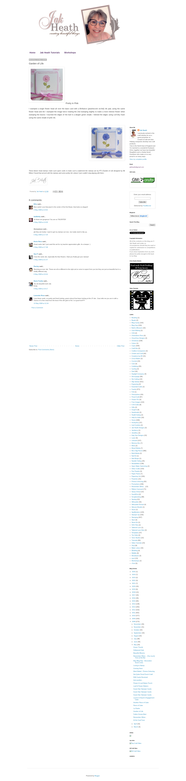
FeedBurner (147, 206)
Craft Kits (135, 348)
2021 (134, 583)
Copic (133, 346)
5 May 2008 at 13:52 (41, 210)
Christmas (135, 341)
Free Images (136, 402)
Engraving (135, 384)
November (137, 627)
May (135, 644)
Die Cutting (135, 379)
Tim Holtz (135, 535)
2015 (134, 601)
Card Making (136, 330)
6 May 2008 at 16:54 (41, 274)
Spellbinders (136, 512)
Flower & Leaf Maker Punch (142, 683)
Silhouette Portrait (138, 504)
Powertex (135, 479)
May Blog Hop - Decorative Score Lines (142, 661)
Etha (35, 204)
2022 (134, 580)
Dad (133, 371)
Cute (133, 364)
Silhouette (135, 502)
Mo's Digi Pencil (137, 451)
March (136, 727)
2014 (134, 604)
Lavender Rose (39, 295)
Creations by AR (137, 356)
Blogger (97, 776)
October (137, 630)
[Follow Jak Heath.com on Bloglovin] (139, 217)
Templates (135, 533)
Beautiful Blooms (139, 653)
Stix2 (133, 520)
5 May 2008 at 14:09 (41, 222)
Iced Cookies (136, 425)
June (136, 642)
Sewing (134, 499)
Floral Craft (135, 397)
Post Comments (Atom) (46, 349)
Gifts (133, 407)
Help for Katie (136, 417)
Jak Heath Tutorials (50, 52)
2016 (134, 598)
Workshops (70, 52)
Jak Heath (143, 130)
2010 (134, 615)
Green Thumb (138, 647)
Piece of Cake (138, 705)
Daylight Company (138, 374)
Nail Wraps (135, 458)
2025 (134, 571)
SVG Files (135, 525)
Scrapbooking (136, 497)
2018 (134, 592)
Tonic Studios (136, 538)
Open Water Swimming (139, 466)
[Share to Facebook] (60, 191)
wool (133, 558)
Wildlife (134, 553)
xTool (133, 563)
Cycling (134, 369)
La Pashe (136, 708)
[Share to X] (58, 191)
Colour (134, 343)
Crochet (134, 361)
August (136, 636)
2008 (134, 621)
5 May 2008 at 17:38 (41, 247)
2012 (134, 610)
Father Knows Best (139, 714)
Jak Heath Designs (138, 428)
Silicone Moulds (137, 507)
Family (134, 389)
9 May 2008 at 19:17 (41, 289)
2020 (134, 586)
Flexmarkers (136, 394)
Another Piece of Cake (141, 702)
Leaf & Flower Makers (140, 686)
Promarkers (136, 484)
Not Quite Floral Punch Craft (143, 674)
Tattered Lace (136, 527)
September (138, 633)
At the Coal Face (139, 720)
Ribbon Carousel (137, 489)
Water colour (136, 548)
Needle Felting (136, 461)
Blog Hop (135, 325)
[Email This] (54, 191)
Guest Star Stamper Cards (142, 689)
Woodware (135, 556)
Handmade (135, 412)
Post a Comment (37, 307)
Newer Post (33, 346)
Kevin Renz (38, 241)
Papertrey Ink (136, 476)
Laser (133, 438)
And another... (138, 680)
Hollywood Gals (138, 650)
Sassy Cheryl (136, 492)
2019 (134, 589)
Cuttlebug (135, 366)
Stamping (135, 517)
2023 (134, 577)
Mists (133, 445)
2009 (134, 618)
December (137, 624)
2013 (134, 607)
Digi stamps (136, 381)
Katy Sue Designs (138, 435)
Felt (133, 392)
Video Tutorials (137, 543)
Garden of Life (138, 711)
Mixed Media (136, 448)
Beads (134, 320)
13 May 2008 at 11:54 (41, 303)
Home (32, 52)
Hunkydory (135, 422)
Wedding (135, 550)
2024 (134, 574)
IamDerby (37, 216)
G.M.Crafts (135, 405)
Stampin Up (136, 515)
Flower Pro (135, 399)
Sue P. (36, 254)
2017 (134, 595)
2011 (134, 613)
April (135, 724)
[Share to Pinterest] (62, 191)
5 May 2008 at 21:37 (41, 260)
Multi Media (135, 453)
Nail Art (134, 456)
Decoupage (135, 376)
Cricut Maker (136, 358)
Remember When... (138, 486)
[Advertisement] (77, 327)
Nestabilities (136, 463)
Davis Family (38, 281)
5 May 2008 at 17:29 (41, 235)
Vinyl (133, 545)
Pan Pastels (136, 471)
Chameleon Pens (137, 335)
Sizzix (133, 509)
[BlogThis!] (56, 191)
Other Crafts (136, 469)
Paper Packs (136, 474)
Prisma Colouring (137, 481)
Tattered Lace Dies (138, 530)
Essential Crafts (137, 387)
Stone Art (135, 522)
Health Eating (136, 415)
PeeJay (36, 266)
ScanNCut (135, 494)
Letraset (134, 440)
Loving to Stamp (138, 665)
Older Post (120, 346)
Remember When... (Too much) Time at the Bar (144, 657)
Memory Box (136, 443)
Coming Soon (138, 668)
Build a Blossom (137, 328)
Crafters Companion (138, 351)
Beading (134, 317)
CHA (133, 333)
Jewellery (135, 433)
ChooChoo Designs (138, 338)
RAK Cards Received (140, 677)
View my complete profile (138, 159)
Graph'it (134, 410)
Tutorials (134, 540)
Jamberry (135, 430)
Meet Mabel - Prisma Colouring (144, 671)
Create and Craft (137, 353)
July (135, 639)
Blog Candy (135, 323)
